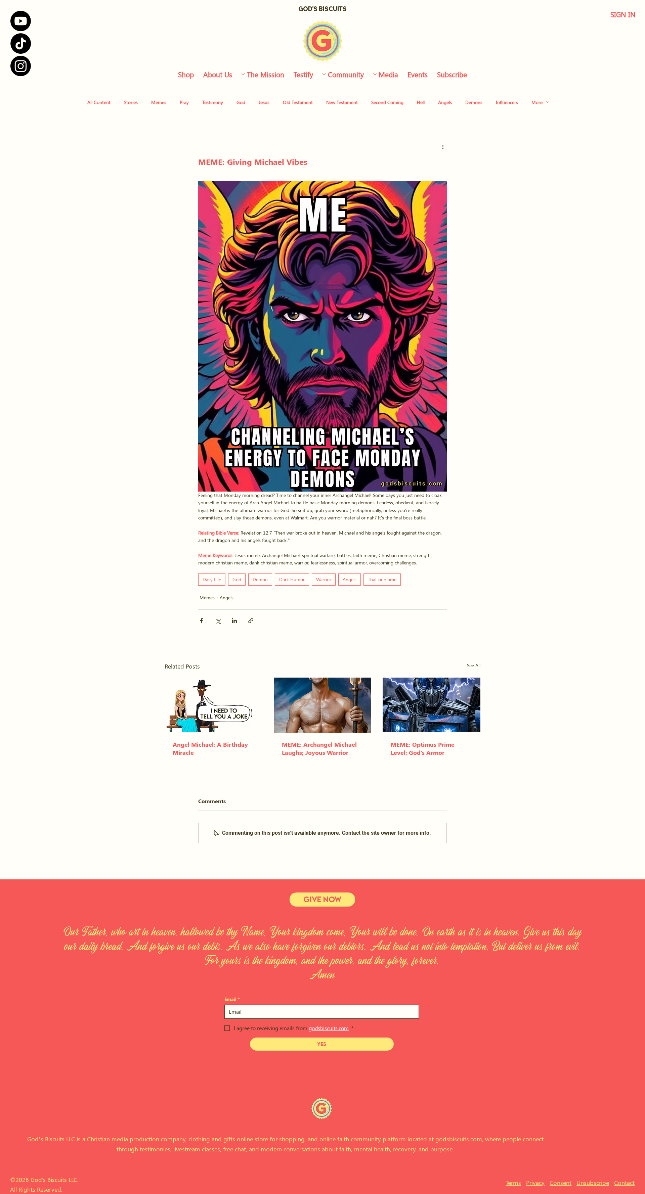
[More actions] (443, 146)
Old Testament (298, 102)
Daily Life (212, 579)
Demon (260, 579)
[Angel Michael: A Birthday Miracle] (213, 705)
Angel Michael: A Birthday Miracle (210, 748)
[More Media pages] (375, 74)
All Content (99, 102)
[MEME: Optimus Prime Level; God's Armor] (431, 705)
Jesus (264, 102)
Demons (473, 102)
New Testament (342, 102)
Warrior (323, 579)
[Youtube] (20, 21)
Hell (421, 102)
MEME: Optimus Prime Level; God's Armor (423, 748)
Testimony (212, 102)
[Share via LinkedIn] (234, 620)
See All (473, 665)
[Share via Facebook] (201, 620)
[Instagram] (20, 66)
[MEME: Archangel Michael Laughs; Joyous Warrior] (323, 705)
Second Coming (387, 102)
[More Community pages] (324, 74)
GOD (305, 9)
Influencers (507, 102)
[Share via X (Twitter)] (218, 620)
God (240, 102)
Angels (445, 102)
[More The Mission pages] (243, 74)
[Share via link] (251, 620)
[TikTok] (20, 43)
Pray (184, 102)
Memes (158, 102)
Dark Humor (292, 579)
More (537, 102)
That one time (382, 579)
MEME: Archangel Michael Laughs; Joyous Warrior (319, 748)
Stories (131, 102)
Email (232, 999)
